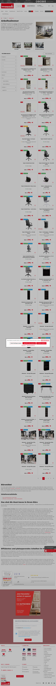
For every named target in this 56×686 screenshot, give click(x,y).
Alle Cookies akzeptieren (41, 343)
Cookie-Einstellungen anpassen (15, 343)
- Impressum (23, 345)
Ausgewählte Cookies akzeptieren (29, 343)
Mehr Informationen (45, 340)
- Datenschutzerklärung (30, 345)
